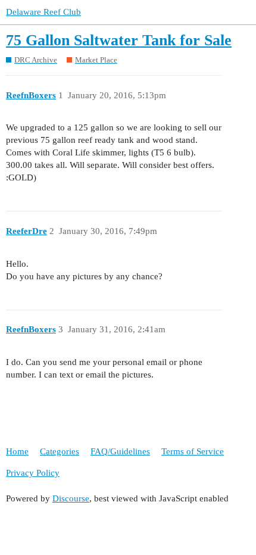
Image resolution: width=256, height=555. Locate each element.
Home (17, 451)
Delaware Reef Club (43, 12)
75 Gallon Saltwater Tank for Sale (119, 40)
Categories (59, 451)
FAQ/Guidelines (120, 451)
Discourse (70, 498)
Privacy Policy (33, 473)
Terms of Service (192, 451)
